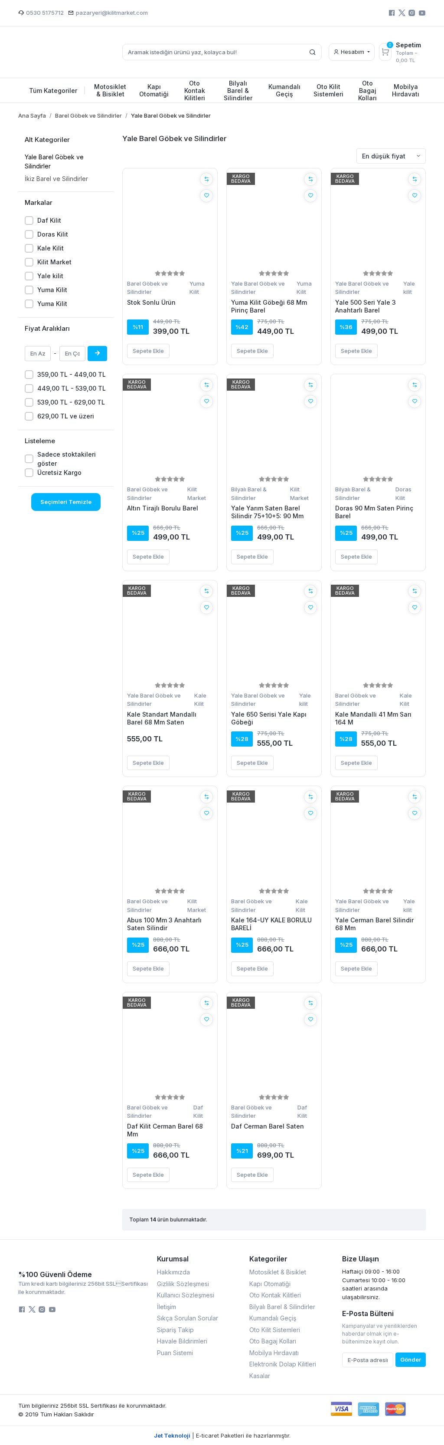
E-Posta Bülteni (368, 1313)
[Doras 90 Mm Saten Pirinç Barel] (378, 426)
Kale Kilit (50, 248)
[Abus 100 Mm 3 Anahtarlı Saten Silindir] (170, 838)
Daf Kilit (49, 220)
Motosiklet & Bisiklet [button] (110, 90)
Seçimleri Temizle (65, 501)
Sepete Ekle (148, 350)
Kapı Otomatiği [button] (154, 90)
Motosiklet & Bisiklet (277, 1272)
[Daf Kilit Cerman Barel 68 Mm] (170, 1044)
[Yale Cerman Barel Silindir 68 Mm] (378, 838)
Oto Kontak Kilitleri (275, 1295)
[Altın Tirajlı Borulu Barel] (170, 426)
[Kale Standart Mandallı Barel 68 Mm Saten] (170, 632)
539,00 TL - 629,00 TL (71, 402)
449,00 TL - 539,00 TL (71, 388)
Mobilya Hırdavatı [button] (405, 90)
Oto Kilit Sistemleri (274, 1329)
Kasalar (259, 1375)
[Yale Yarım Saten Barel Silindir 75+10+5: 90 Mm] (274, 426)
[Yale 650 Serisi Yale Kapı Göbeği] (274, 632)
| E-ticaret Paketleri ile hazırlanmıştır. (222, 1435)
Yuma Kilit (52, 289)
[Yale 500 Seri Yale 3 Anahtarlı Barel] (378, 220)
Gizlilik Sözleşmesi (183, 1283)
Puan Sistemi (175, 1352)
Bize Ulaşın (360, 1258)
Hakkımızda (173, 1272)
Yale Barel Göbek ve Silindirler (54, 161)
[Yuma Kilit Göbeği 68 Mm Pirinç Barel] (274, 220)
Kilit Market (54, 262)
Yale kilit (50, 276)
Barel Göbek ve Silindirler (147, 288)
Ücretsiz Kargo (59, 472)
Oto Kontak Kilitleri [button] (194, 90)
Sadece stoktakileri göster (66, 459)
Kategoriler (268, 1258)
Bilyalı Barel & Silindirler (249, 493)
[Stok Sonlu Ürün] (170, 220)
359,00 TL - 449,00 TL (71, 374)
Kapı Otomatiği (270, 1283)
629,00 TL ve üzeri (65, 416)
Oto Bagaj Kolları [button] (367, 90)
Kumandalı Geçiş (272, 1318)
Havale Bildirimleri (182, 1341)
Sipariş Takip (175, 1329)
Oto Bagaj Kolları (272, 1341)
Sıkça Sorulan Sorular (187, 1318)
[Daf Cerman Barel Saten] (274, 1044)
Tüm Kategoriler (57, 90)
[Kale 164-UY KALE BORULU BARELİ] (274, 838)
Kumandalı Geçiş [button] (284, 90)
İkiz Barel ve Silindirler (56, 178)
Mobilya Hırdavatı (274, 1352)
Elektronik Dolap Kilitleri (282, 1364)
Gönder (410, 1359)
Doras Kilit (52, 234)
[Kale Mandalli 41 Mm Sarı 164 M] (378, 632)
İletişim (166, 1306)
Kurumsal (173, 1258)
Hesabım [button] (352, 51)
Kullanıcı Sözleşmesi (185, 1295)
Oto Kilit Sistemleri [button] (328, 90)
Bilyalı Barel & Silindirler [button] (238, 90)
